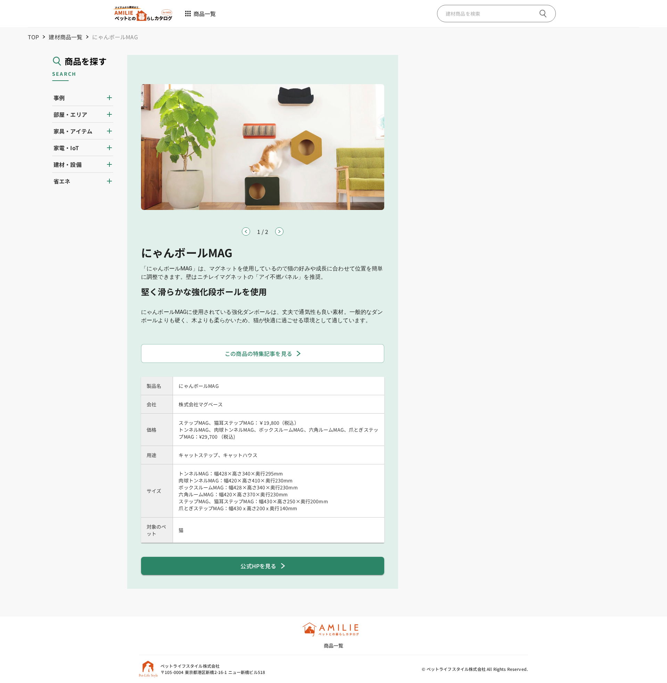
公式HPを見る (258, 566)
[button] (82, 97)
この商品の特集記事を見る (258, 353)
